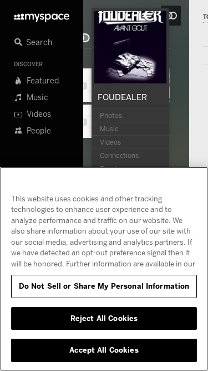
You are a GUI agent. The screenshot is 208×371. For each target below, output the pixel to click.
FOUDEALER (122, 96)
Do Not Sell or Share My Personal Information (104, 286)
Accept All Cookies (103, 350)
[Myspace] (41, 14)
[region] (104, 269)
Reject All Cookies (104, 318)
